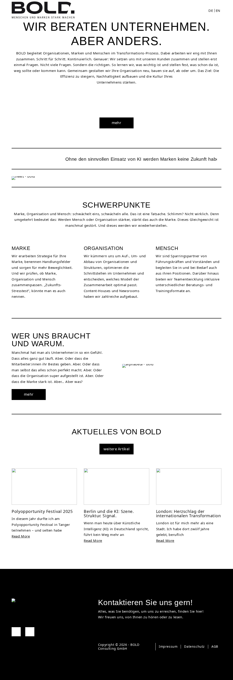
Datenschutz (194, 646)
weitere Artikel (117, 448)
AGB (214, 646)
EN (218, 10)
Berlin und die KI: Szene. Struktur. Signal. (109, 513)
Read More (21, 536)
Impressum (168, 646)
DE (210, 10)
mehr (116, 122)
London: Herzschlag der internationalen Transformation (188, 513)
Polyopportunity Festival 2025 (42, 511)
